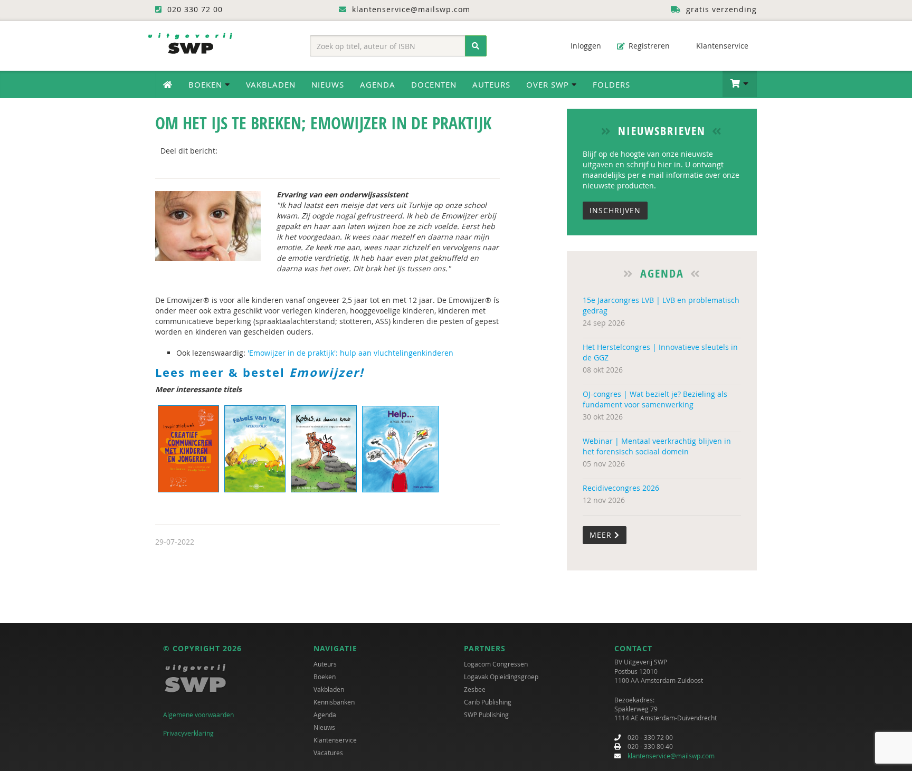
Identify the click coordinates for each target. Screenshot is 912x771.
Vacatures (328, 752)
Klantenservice (721, 46)
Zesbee (475, 689)
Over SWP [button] (549, 84)
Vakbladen (271, 84)
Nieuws (327, 84)
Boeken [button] (206, 84)
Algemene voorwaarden (198, 714)
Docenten (434, 84)
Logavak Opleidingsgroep (501, 676)
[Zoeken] (476, 45)
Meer (602, 535)
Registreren (648, 46)
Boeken (325, 676)
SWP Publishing (486, 714)
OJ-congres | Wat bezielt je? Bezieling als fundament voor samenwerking (655, 399)
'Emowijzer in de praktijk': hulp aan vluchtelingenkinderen (350, 353)
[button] (740, 84)
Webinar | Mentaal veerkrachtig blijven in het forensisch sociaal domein (657, 446)
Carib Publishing (487, 702)
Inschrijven (615, 210)
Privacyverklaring (188, 733)
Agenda (377, 84)
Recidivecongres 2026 (621, 488)
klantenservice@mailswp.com (671, 755)
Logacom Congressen (496, 664)
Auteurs (491, 84)
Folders (611, 84)
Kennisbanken (334, 702)
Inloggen (584, 46)
